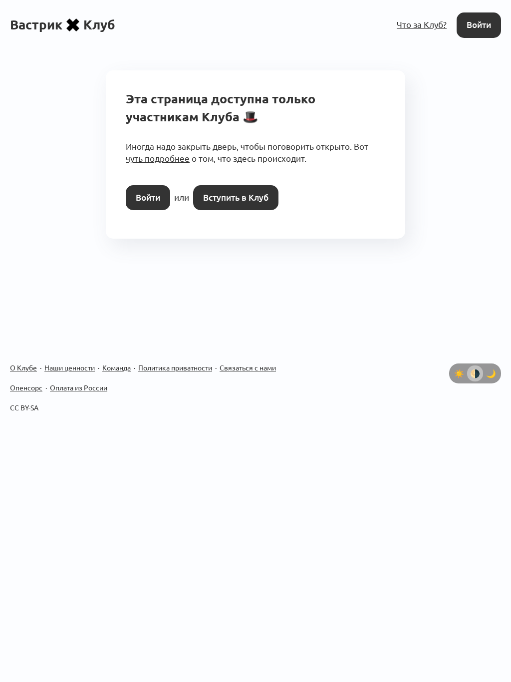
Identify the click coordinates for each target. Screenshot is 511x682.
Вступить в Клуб (235, 197)
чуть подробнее (158, 158)
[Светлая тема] (459, 373)
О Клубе (23, 368)
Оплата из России (78, 388)
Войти (479, 24)
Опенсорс (26, 388)
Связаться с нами (248, 368)
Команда (116, 368)
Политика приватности (175, 368)
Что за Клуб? (422, 24)
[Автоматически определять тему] (475, 373)
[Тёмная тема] (491, 373)
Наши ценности (69, 368)
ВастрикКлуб (62, 24)
